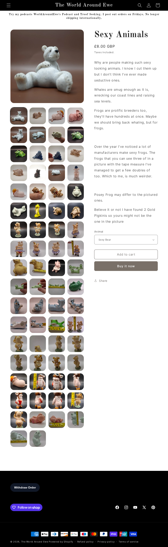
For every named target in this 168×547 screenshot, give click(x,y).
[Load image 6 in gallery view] (56, 115)
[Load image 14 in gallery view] (56, 134)
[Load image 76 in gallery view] (56, 362)
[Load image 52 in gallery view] (75, 267)
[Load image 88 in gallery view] (75, 400)
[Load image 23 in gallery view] (75, 172)
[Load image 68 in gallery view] (75, 324)
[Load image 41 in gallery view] (56, 248)
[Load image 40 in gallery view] (37, 248)
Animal (98, 231)
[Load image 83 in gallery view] (56, 381)
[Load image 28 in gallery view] (18, 210)
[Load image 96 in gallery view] (37, 419)
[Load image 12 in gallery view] (18, 134)
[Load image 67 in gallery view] (56, 324)
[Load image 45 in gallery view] (37, 267)
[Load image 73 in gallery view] (75, 343)
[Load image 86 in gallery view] (37, 400)
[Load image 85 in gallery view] (18, 400)
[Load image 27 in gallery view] (75, 191)
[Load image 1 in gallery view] (18, 115)
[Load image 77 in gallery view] (75, 362)
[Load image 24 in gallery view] (18, 191)
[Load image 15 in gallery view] (75, 134)
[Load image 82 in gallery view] (37, 381)
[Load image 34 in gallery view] (18, 229)
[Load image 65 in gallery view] (37, 324)
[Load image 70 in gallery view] (18, 343)
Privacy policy (106, 541)
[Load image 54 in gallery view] (37, 286)
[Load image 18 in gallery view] (56, 153)
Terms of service (128, 541)
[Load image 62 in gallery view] (56, 305)
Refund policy (85, 541)
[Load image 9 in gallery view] (75, 115)
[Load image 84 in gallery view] (75, 381)
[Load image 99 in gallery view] (18, 438)
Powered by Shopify (61, 541)
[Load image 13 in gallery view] (37, 134)
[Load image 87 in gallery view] (56, 400)
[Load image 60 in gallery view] (18, 305)
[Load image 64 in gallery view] (18, 324)
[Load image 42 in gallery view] (75, 248)
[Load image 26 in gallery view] (56, 191)
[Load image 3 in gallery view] (37, 115)
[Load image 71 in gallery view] (37, 343)
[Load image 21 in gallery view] (37, 172)
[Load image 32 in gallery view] (56, 210)
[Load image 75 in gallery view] (37, 362)
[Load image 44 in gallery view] (18, 267)
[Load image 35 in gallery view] (37, 229)
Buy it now (126, 266)
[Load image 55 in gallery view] (56, 286)
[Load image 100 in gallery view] (37, 438)
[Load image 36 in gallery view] (56, 229)
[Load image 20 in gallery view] (18, 172)
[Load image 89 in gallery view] (18, 419)
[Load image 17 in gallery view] (37, 153)
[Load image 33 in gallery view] (75, 210)
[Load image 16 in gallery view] (18, 153)
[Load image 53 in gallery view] (18, 286)
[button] (8, 5)
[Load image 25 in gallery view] (37, 191)
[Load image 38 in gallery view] (75, 229)
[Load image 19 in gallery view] (75, 153)
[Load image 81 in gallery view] (18, 381)
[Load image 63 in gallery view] (75, 305)
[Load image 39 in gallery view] (18, 248)
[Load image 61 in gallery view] (37, 305)
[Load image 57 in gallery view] (75, 286)
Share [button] (103, 280)
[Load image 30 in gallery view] (37, 210)
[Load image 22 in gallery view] (56, 172)
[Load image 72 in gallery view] (56, 343)
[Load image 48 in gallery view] (56, 267)
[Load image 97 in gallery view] (56, 419)
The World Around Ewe (34, 541)
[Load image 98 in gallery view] (75, 419)
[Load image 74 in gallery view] (18, 362)
